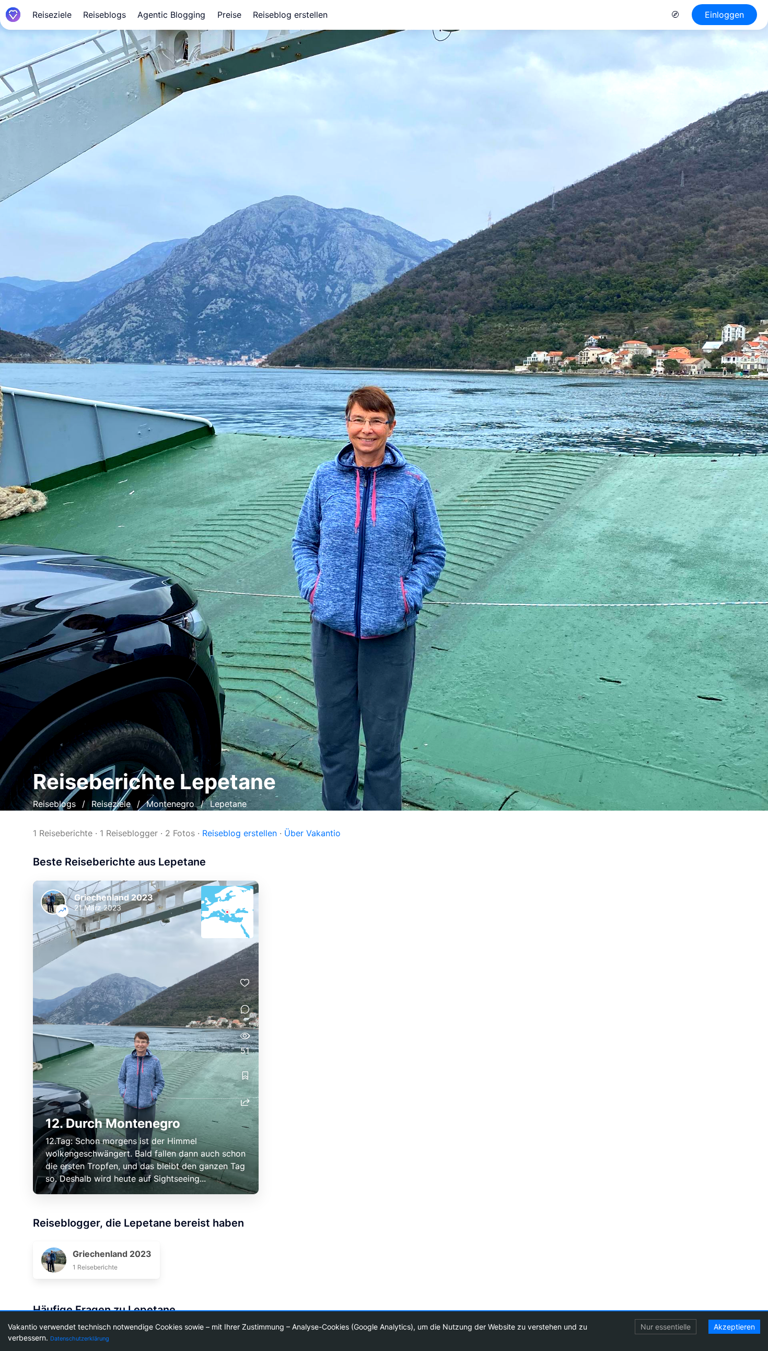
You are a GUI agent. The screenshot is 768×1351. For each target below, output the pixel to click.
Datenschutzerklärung (79, 1338)
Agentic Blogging (171, 14)
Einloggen (724, 14)
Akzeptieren (734, 1326)
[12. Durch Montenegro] (146, 1037)
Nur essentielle (666, 1326)
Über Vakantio (312, 833)
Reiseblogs (104, 14)
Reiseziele (52, 14)
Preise (229, 14)
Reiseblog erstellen (290, 14)
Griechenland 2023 (113, 897)
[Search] (675, 14)
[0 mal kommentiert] (245, 1009)
